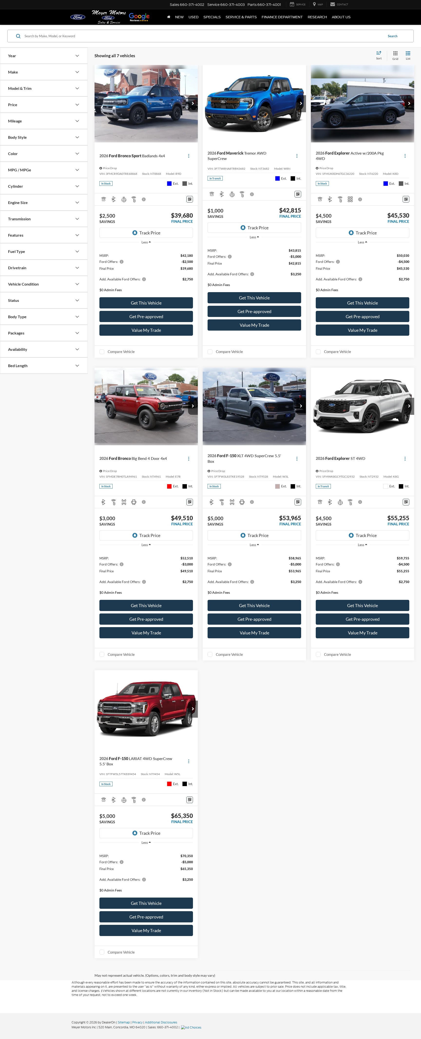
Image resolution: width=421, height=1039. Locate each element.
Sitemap (124, 1022)
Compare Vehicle (121, 351)
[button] (193, 103)
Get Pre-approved (146, 316)
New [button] (179, 17)
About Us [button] (341, 17)
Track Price (149, 232)
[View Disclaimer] (144, 199)
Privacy (137, 1022)
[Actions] (188, 156)
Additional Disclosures (161, 1022)
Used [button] (194, 17)
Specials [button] (212, 17)
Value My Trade (146, 330)
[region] (146, 271)
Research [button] (317, 17)
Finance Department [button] (282, 17)
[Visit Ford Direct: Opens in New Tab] (191, 1027)
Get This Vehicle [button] (146, 303)
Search (392, 36)
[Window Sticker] (189, 199)
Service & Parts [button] (241, 17)
